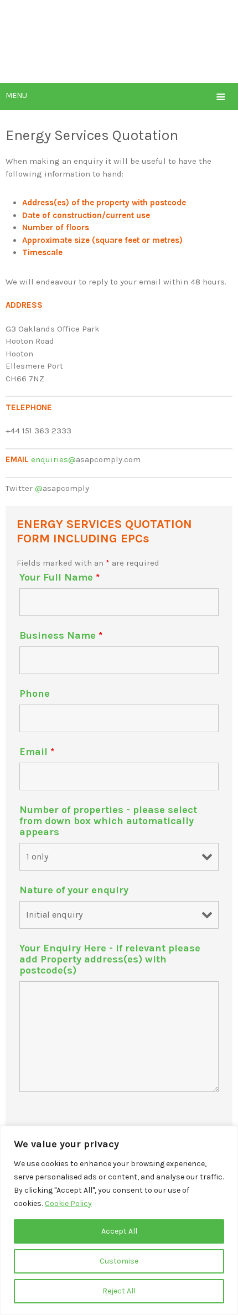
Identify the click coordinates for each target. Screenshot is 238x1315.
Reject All (119, 1291)
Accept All (119, 1231)
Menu (116, 96)
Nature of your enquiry (73, 889)
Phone (34, 693)
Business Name (60, 635)
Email (36, 751)
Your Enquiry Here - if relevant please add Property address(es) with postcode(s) (109, 959)
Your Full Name (59, 577)
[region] (119, 1220)
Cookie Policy (68, 1203)
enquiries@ (53, 459)
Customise (119, 1261)
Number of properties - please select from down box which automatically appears (108, 820)
